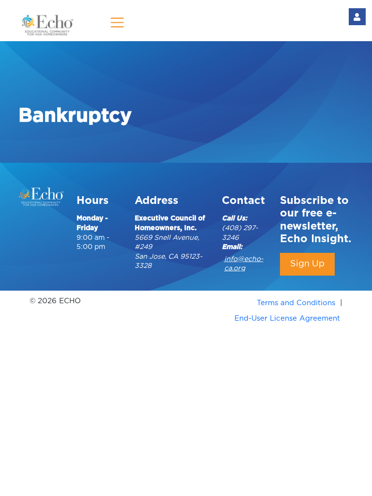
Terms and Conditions (296, 303)
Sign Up (307, 264)
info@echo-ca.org (244, 264)
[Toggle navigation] (117, 22)
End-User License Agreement (287, 318)
